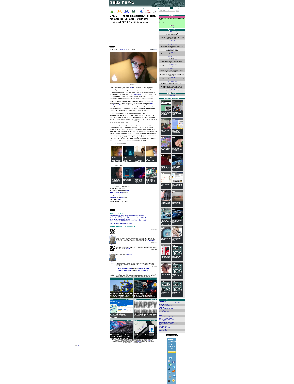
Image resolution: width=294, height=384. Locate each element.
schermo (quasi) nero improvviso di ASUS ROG (169, 302)
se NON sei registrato (142, 270)
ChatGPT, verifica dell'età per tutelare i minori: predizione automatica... (128, 159)
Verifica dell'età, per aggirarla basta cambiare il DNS (150, 159)
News (171, 8)
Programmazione (163, 312)
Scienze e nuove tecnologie (165, 318)
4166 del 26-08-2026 (172, 36)
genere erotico (137, 94)
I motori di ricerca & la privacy (165, 327)
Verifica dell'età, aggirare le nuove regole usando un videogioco (116, 181)
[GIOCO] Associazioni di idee (165, 305)
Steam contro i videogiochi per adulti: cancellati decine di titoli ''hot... (138, 182)
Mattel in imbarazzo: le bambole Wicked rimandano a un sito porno (128, 220)
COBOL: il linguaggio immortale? (166, 308)
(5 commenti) (129, 320)
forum (133, 342)
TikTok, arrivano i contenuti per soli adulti (121, 223)
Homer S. (112, 235)
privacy (148, 340)
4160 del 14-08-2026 (172, 60)
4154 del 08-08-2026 (172, 81)
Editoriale (120, 8)
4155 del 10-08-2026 (172, 77)
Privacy (160, 315)
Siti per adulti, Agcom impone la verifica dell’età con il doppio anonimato (129, 219)
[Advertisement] (120, 34)
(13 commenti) (153, 279)
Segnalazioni (151, 8)
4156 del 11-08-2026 (172, 73)
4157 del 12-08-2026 (172, 68)
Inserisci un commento (124, 270)
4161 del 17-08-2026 (172, 56)
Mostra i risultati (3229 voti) (171, 27)
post (131, 87)
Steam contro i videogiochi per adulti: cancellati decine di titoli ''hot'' (128, 218)
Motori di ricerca (163, 326)
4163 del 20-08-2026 (172, 49)
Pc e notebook (162, 301)
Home (116, 8)
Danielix (112, 244)
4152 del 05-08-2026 (172, 89)
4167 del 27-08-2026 (172, 31)
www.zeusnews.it (122, 49)
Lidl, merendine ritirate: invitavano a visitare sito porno (124, 222)
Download (167, 8)
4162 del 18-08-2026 (172, 52)
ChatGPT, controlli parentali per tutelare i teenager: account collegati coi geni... (117, 159)
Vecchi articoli (172, 95)
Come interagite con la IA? (165, 311)
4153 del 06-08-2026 (172, 85)
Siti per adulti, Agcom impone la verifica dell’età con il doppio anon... (150, 181)
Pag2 (178, 8)
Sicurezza (134, 8)
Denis (134, 84)
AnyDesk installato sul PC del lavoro (167, 316)
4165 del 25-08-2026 (172, 40)
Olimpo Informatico (171, 300)
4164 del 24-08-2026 (172, 44)
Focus (130, 8)
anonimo (122, 197)
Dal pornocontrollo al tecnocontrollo (127, 180)
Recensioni (125, 8)
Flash (174, 8)
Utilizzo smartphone (163, 330)
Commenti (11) (153, 49)
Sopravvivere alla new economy (166, 322)
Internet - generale (163, 310)
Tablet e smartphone (163, 329)
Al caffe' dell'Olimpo (163, 304)
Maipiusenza (144, 8)
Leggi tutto (152, 240)
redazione (139, 341)
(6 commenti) (129, 299)
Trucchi (139, 8)
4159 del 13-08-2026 (172, 64)
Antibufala (162, 8)
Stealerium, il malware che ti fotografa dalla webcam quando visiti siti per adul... (139, 160)
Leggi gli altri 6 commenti (125, 268)
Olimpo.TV (161, 307)
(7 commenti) (129, 279)
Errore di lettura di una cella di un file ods (168, 314)
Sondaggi (157, 8)
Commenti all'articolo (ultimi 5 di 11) (124, 226)
